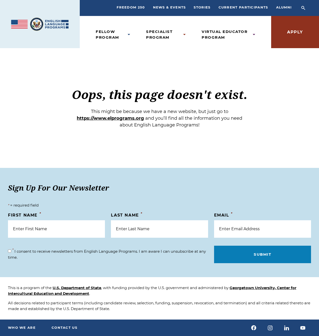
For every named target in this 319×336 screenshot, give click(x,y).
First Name (24, 215)
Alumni (284, 7)
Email (223, 215)
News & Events (169, 7)
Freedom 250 (131, 7)
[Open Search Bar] (303, 8)
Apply (295, 32)
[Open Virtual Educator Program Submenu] (254, 34)
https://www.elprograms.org (110, 118)
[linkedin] (286, 327)
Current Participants (243, 7)
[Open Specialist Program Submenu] (184, 34)
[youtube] (303, 327)
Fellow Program (107, 34)
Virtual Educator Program (224, 34)
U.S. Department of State (77, 287)
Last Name (127, 215)
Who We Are (22, 328)
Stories (202, 7)
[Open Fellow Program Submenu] (129, 34)
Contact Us (64, 328)
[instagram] (270, 327)
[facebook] (254, 327)
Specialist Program (159, 34)
